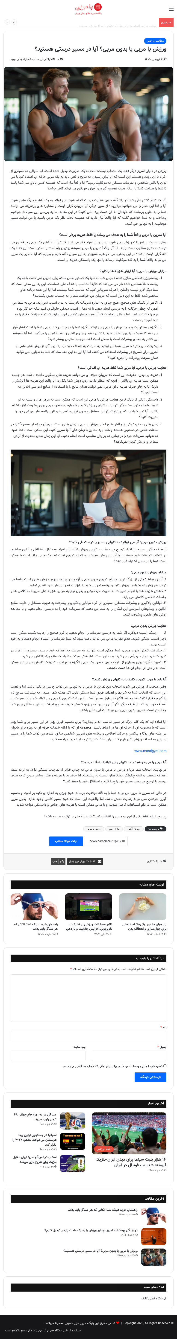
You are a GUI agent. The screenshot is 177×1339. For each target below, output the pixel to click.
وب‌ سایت (80, 1047)
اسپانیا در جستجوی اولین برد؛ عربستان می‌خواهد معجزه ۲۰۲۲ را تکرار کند (34, 1140)
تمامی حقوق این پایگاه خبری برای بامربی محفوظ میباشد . (79, 1323)
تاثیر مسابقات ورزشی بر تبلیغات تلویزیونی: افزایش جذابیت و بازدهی (89, 926)
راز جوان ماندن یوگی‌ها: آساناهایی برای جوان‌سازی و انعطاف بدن (144, 926)
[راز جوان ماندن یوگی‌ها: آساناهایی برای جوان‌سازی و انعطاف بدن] (142, 906)
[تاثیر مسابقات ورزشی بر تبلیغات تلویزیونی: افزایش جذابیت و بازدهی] (88, 906)
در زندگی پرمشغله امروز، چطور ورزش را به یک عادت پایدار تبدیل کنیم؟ (91, 1230)
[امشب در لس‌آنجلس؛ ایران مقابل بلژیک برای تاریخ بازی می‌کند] (72, 1163)
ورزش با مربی (93, 829)
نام (163, 1027)
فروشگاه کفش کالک (154, 1298)
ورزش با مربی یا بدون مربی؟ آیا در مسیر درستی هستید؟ (100, 1250)
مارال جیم (114, 829)
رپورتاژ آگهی (134, 829)
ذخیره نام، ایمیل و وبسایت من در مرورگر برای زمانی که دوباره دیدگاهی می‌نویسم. (112, 1066)
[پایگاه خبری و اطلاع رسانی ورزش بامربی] (88, 9)
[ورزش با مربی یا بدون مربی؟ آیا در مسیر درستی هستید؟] (153, 1257)
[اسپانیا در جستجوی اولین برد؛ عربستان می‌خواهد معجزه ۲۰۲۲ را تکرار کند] (72, 1141)
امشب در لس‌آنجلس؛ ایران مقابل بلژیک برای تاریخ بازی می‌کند (117, 22)
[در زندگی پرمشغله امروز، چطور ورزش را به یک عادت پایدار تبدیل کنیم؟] (153, 1236)
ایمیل (161, 1047)
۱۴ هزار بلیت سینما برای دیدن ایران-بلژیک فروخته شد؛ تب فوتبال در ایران (131, 1162)
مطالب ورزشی (155, 40)
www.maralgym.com (150, 751)
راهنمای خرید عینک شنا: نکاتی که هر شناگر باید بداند (36, 926)
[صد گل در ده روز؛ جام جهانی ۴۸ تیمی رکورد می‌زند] (72, 1121)
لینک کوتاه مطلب (66, 841)
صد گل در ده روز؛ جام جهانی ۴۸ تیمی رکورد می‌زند (35, 1117)
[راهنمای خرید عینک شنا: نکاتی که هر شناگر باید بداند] (34, 906)
